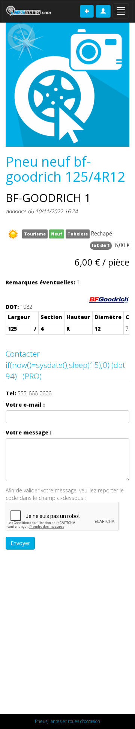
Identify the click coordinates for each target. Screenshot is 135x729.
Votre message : (28, 432)
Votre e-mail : (25, 404)
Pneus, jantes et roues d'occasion (67, 721)
